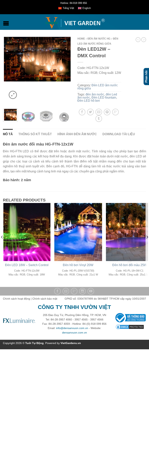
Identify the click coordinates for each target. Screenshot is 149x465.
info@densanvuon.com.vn (72, 328)
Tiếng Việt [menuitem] (68, 8)
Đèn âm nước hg (98, 38)
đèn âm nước (95, 94)
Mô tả (8, 134)
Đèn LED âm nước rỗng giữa (97, 87)
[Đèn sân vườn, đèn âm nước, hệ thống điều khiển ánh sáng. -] (75, 22)
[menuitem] (66, 8)
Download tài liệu (118, 134)
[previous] (2, 245)
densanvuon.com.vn (74, 332)
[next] (147, 245)
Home (81, 38)
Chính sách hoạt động (16, 298)
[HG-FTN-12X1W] (46, 115)
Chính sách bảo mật (44, 298)
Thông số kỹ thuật (35, 134)
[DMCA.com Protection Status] (129, 326)
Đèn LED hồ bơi (88, 100)
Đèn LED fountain (104, 97)
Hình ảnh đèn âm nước (77, 134)
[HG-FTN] (28, 115)
